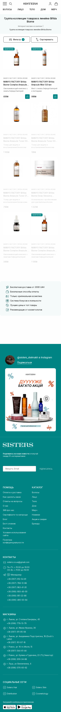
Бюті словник (9, 523)
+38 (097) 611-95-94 (16, 632)
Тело (34, 501)
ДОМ (43, 9)
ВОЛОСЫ (7, 9)
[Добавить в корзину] (27, 96)
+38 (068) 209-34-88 (17, 659)
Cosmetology (42, 693)
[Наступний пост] (52, 400)
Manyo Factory (9, 78)
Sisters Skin (41, 687)
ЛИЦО (20, 9)
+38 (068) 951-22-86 (17, 595)
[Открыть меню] (5, 4)
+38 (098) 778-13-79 (17, 623)
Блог (5, 519)
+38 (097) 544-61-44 (17, 650)
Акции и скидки (39, 519)
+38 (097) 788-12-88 (17, 583)
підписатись (46, 468)
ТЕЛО (32, 9)
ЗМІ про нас (8, 510)
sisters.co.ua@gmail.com (18, 562)
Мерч (34, 510)
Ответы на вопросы (12, 501)
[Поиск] (10, 4)
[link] (56, 4)
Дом (34, 506)
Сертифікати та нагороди (15, 514)
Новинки (36, 514)
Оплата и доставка (12, 492)
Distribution (12, 693)
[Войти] (50, 4)
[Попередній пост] (9, 400)
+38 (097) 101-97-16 (16, 642)
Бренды (36, 523)
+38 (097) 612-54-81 (16, 579)
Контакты (7, 528)
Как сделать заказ (12, 497)
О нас (5, 506)
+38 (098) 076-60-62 (17, 667)
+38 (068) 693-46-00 (17, 591)
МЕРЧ (54, 9)
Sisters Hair (12, 687)
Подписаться (24, 362)
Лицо (34, 497)
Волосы (35, 492)
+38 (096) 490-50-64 (17, 600)
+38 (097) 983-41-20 (17, 587)
